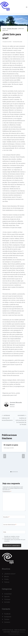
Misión (6, 576)
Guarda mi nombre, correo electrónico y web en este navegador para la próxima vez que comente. (14, 539)
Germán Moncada (17, 41)
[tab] (10, 471)
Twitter (6, 619)
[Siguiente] (23, 456)
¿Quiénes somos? (9, 574)
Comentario (6, 491)
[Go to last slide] (4, 456)
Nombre (6, 517)
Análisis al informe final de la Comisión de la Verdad (21, 420)
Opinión (7, 596)
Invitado (7, 602)
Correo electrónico (9, 524)
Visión (6, 579)
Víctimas (7, 599)
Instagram (7, 616)
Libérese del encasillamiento (7, 418)
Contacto (7, 622)
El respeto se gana (11, 445)
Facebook (7, 614)
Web (4, 532)
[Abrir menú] (26, 7)
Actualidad (7, 594)
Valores (6, 582)
